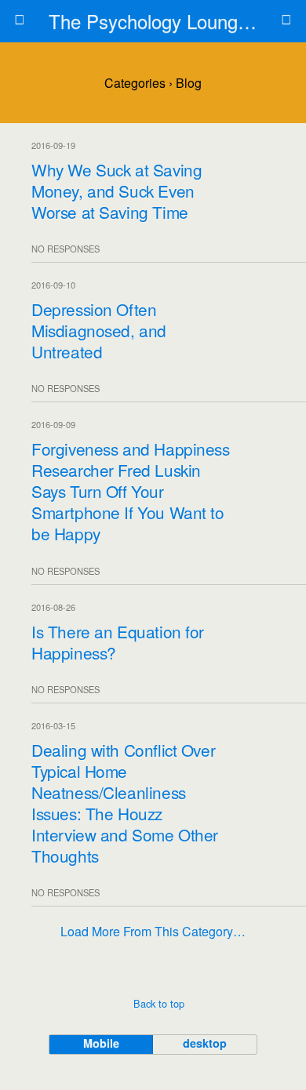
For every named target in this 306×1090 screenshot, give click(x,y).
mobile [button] (101, 1043)
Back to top (158, 1003)
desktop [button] (205, 1043)
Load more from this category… (153, 931)
